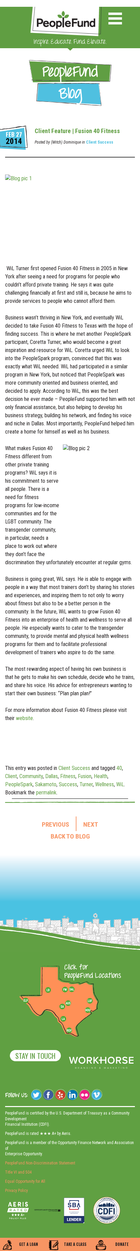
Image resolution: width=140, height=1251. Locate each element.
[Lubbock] (50, 989)
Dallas (51, 776)
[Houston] (87, 1010)
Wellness (104, 784)
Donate (121, 1244)
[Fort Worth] (65, 989)
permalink (46, 792)
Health (100, 776)
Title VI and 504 (18, 1172)
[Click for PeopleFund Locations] (90, 972)
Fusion (84, 776)
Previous (55, 824)
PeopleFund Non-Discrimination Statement (40, 1163)
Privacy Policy (16, 1190)
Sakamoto (45, 784)
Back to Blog (70, 836)
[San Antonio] (62, 1006)
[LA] (63, 1019)
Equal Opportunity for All (25, 1181)
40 (119, 768)
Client (11, 776)
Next (90, 824)
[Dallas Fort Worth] (71, 989)
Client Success (99, 142)
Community (31, 776)
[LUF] (89, 1001)
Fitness (67, 776)
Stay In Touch (35, 1055)
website (24, 718)
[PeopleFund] (66, 10)
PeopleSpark (19, 784)
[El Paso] (26, 1001)
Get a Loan (28, 1244)
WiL (120, 784)
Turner (86, 784)
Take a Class (75, 1244)
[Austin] (68, 1002)
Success (68, 784)
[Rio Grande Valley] (69, 1030)
